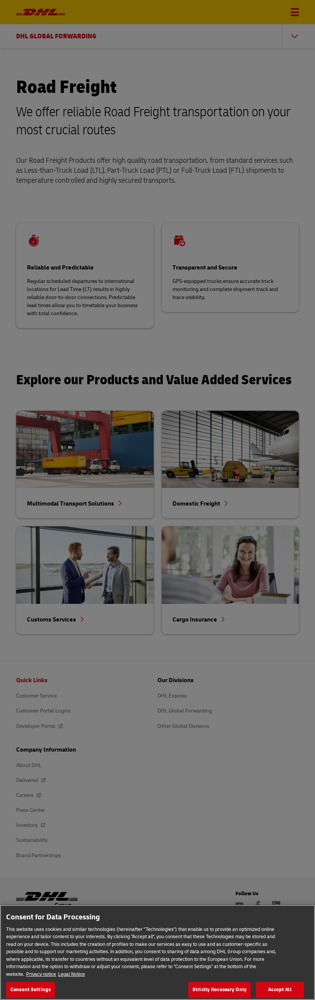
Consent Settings (30, 990)
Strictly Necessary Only (219, 990)
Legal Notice (71, 974)
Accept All (279, 990)
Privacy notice (41, 974)
